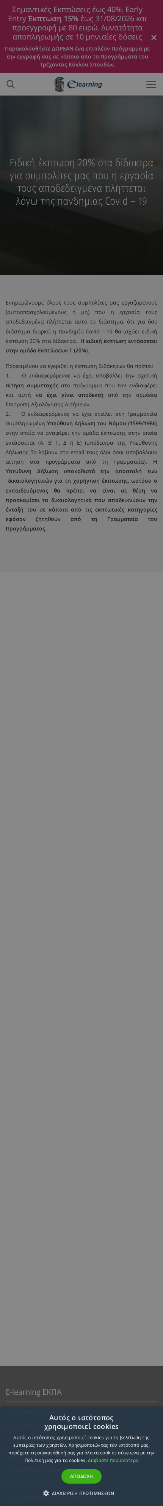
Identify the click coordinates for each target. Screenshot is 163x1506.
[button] (81, 1493)
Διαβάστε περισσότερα (113, 1460)
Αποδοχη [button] (81, 1476)
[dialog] (81, 753)
